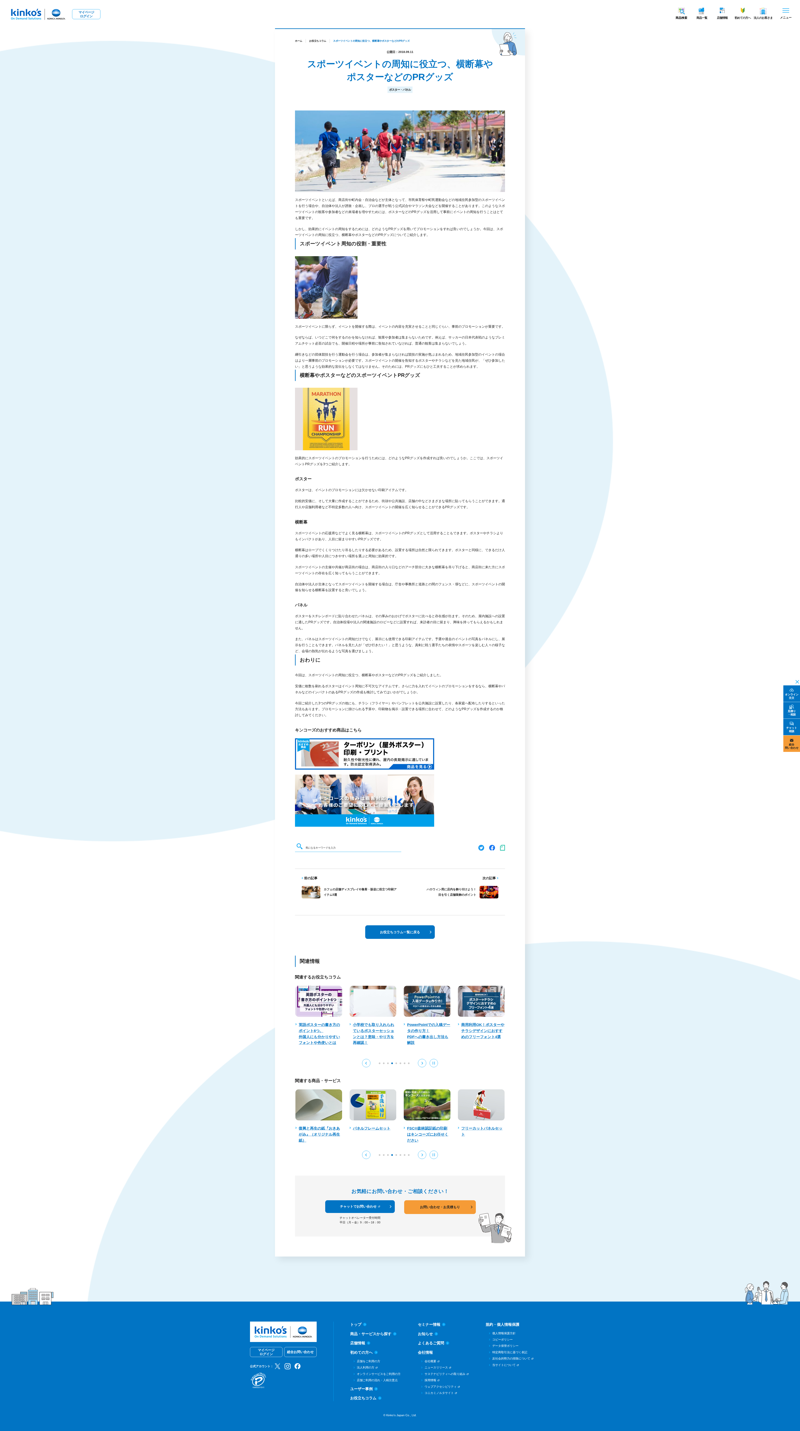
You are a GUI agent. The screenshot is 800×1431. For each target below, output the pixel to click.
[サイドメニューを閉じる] (796, 681)
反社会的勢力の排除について (511, 1358)
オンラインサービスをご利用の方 (379, 1374)
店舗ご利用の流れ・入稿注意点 (377, 1380)
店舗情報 (722, 17)
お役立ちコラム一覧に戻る (400, 932)
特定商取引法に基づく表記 (509, 1352)
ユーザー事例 (361, 1389)
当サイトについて (504, 1365)
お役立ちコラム (317, 40)
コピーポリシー (502, 1339)
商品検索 (681, 17)
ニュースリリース (436, 1367)
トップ (355, 1324)
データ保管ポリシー (505, 1345)
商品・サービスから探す (370, 1334)
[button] (366, 1063)
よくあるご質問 (431, 1343)
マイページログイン (86, 14)
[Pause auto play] (434, 1063)
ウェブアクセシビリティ (441, 1386)
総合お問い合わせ (300, 1352)
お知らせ (425, 1334)
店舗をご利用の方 (368, 1361)
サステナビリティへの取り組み (445, 1374)
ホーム (298, 40)
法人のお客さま (763, 17)
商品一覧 (701, 17)
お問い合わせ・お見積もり (440, 1207)
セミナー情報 (429, 1324)
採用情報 (430, 1380)
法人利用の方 (365, 1367)
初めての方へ (743, 17)
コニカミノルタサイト (439, 1393)
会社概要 (430, 1361)
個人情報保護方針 (504, 1333)
